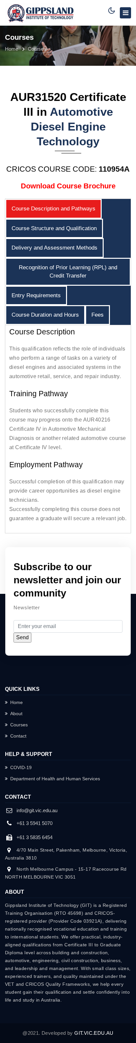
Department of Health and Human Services (55, 778)
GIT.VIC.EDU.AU (94, 1033)
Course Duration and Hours (45, 315)
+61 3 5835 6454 (34, 837)
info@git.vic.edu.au (37, 810)
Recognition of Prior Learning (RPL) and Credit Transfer (68, 271)
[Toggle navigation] (125, 12)
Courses (19, 724)
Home (11, 49)
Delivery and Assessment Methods (54, 248)
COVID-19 (21, 767)
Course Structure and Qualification (54, 228)
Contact (18, 736)
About (16, 713)
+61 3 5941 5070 (34, 823)
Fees (97, 315)
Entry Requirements (36, 295)
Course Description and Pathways (53, 209)
